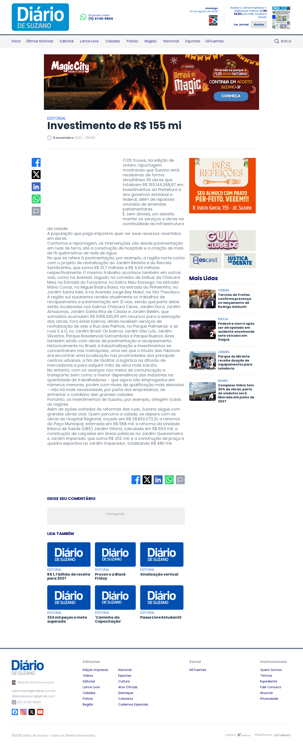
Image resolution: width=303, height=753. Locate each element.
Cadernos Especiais (133, 704)
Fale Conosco (270, 687)
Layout (231, 735)
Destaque (125, 693)
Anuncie (266, 693)
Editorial (66, 41)
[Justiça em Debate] (240, 260)
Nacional (171, 41)
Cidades (112, 41)
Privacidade (269, 698)
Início (16, 41)
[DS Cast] (205, 260)
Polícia (132, 41)
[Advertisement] (80, 185)
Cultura (124, 681)
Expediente (268, 681)
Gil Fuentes (214, 41)
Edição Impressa (95, 670)
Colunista (125, 698)
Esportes (192, 41)
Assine (259, 24)
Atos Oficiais (128, 687)
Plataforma (263, 735)
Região (151, 41)
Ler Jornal (241, 24)
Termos (266, 675)
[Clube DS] (222, 241)
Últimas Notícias (39, 41)
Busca (286, 41)
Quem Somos (271, 670)
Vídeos (88, 675)
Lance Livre (89, 41)
